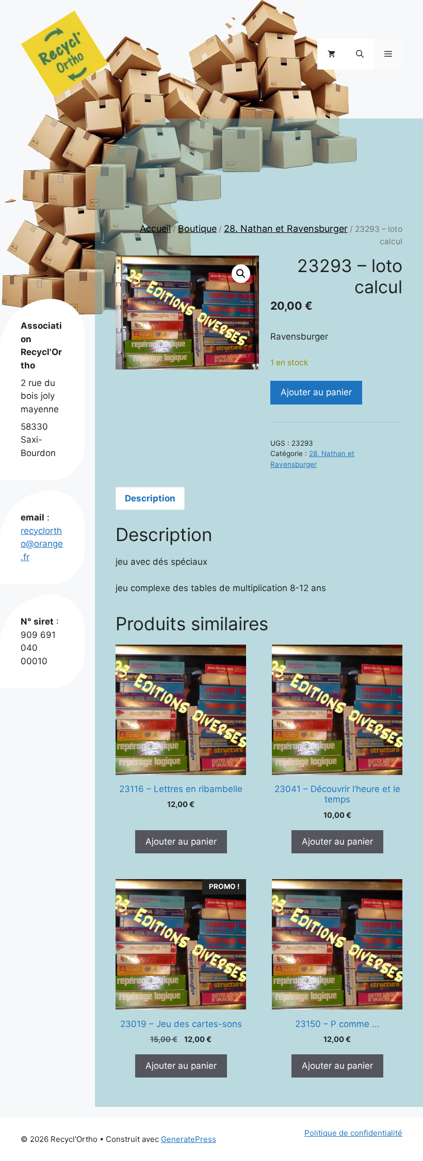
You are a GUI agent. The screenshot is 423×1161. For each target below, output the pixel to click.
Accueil (155, 228)
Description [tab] (150, 498)
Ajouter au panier (316, 392)
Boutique (197, 228)
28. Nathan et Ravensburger (286, 228)
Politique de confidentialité (353, 1133)
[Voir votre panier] (331, 54)
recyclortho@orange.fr (42, 544)
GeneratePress (188, 1139)
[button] (360, 54)
